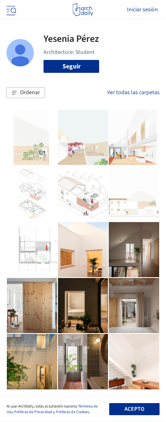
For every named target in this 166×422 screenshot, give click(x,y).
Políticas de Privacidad (33, 412)
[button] (25, 93)
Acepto (134, 409)
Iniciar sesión (142, 9)
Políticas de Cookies (72, 412)
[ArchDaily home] (83, 9)
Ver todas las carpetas (133, 93)
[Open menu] (10, 9)
